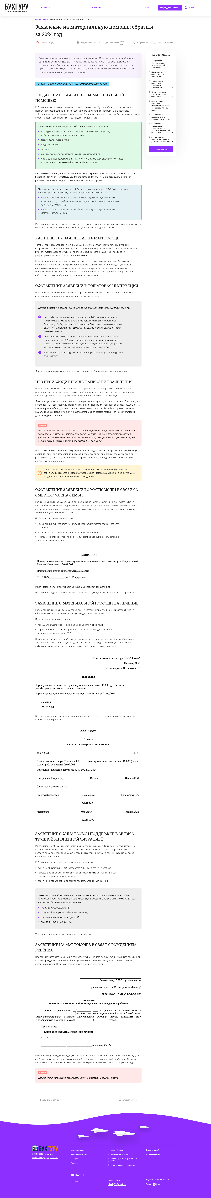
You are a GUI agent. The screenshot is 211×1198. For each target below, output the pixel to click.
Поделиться (142, 43)
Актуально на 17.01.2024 (91, 43)
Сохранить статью (165, 43)
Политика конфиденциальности (45, 1158)
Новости (96, 7)
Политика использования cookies (121, 1165)
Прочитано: (117, 42)
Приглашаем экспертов (80, 1154)
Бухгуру (51, 43)
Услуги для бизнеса (169, 8)
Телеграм (74, 1159)
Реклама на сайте (153, 1150)
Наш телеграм (161, 149)
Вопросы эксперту (78, 1150)
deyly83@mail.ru (117, 1184)
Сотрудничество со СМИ (118, 1154)
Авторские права (153, 1154)
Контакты (74, 1163)
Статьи (145, 7)
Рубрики (45, 7)
